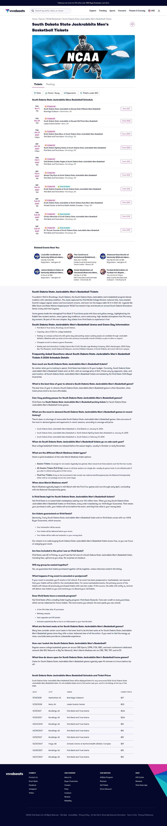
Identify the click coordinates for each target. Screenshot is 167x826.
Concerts (122, 11)
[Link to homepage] (15, 11)
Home (34, 19)
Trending (103, 11)
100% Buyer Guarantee (93, 3)
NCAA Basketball (53, 19)
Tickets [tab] (38, 84)
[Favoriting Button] (132, 24)
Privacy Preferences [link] (145, 815)
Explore (93, 11)
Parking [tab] (50, 84)
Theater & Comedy (137, 11)
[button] (37, 93)
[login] (159, 11)
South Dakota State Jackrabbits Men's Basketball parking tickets (76, 402)
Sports (112, 11)
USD (153, 11)
